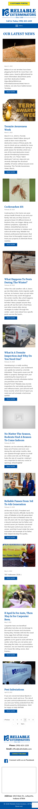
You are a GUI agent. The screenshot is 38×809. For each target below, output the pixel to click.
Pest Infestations (14, 689)
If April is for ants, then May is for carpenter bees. (18, 616)
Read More (12, 92)
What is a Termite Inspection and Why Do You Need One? (18, 356)
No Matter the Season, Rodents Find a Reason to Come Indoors (17, 437)
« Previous (7, 720)
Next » (23, 724)
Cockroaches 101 (13, 206)
